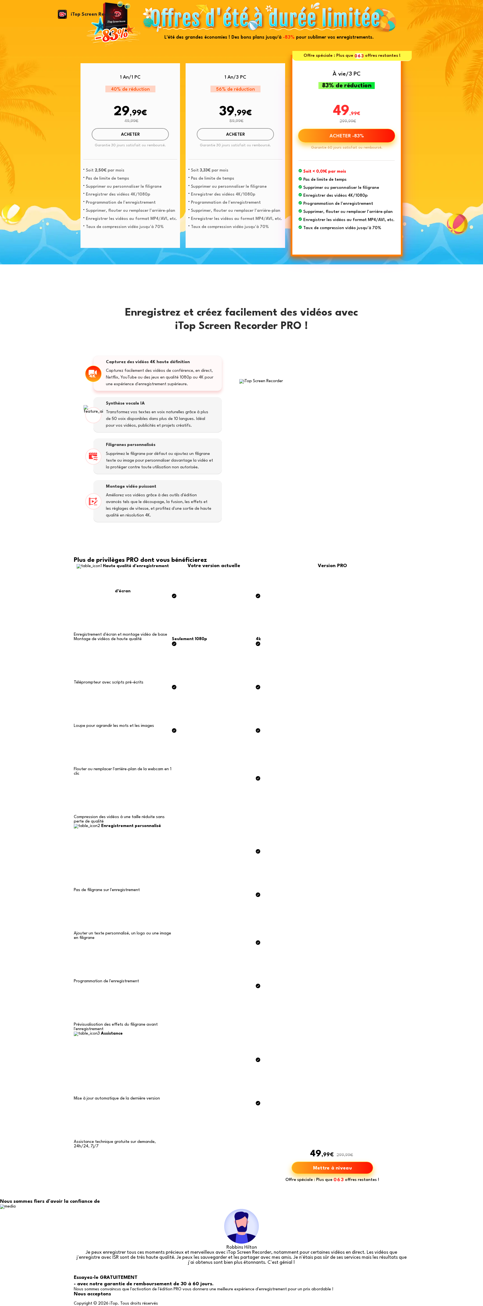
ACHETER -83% (347, 136)
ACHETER (130, 135)
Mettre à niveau (332, 1168)
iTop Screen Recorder (95, 14)
